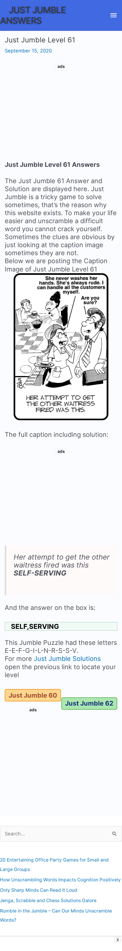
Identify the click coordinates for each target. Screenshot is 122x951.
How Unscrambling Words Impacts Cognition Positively (60, 880)
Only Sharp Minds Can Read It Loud (38, 890)
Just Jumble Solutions (67, 658)
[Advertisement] (61, 113)
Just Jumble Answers (33, 14)
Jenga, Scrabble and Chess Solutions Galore (48, 900)
